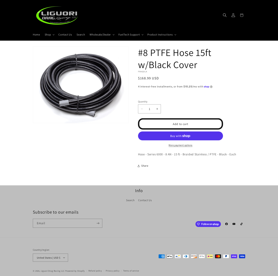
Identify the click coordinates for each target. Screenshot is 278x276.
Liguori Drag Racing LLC (53, 271)
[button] (49, 35)
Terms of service (131, 270)
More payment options (180, 145)
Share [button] (144, 165)
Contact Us (145, 200)
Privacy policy (113, 270)
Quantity (143, 101)
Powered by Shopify (75, 271)
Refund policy (95, 270)
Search (130, 200)
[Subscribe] (98, 223)
